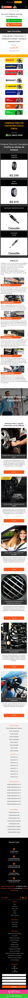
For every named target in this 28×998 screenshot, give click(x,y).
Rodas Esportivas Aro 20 (14, 804)
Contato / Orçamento (15, 915)
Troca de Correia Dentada (15, 951)
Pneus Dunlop (14, 734)
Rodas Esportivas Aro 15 (14, 790)
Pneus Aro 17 (14, 768)
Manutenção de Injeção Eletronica (14, 957)
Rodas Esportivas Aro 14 (14, 787)
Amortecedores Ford (14, 818)
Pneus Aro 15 (14, 762)
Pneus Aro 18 (14, 771)
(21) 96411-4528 (15, 135)
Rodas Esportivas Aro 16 (14, 793)
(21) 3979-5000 (15, 971)
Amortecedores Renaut (14, 829)
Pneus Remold (14, 750)
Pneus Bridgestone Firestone (14, 728)
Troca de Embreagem (14, 959)
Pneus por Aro (14, 754)
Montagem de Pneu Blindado (14, 948)
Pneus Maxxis (14, 742)
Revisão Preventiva (14, 946)
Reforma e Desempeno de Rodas (14, 933)
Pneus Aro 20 (14, 776)
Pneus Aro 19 (14, 774)
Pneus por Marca (14, 725)
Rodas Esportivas (14, 781)
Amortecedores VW (14, 812)
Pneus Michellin (14, 745)
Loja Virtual (14, 906)
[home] (8, 7)
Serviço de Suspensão (14, 940)
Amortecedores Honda (14, 832)
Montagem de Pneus (15, 944)
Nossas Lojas (14, 908)
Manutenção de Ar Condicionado (14, 955)
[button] (26, 7)
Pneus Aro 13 (14, 757)
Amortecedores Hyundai (14, 821)
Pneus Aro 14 (14, 760)
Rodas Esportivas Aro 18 (14, 798)
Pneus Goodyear (14, 736)
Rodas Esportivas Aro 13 (14, 784)
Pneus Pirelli (14, 748)
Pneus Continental (14, 731)
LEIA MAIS (14, 472)
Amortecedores (14, 809)
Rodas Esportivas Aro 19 (14, 801)
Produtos (14, 913)
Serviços (14, 910)
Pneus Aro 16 (14, 765)
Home (15, 904)
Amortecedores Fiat (14, 815)
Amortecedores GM (14, 823)
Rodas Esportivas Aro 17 (14, 795)
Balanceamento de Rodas (15, 937)
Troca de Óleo (14, 935)
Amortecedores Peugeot (14, 826)
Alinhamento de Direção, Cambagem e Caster (15, 953)
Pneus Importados (14, 739)
